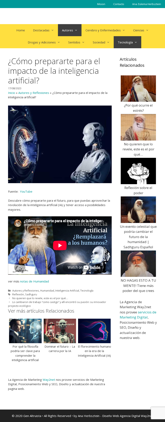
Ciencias (138, 30)
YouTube (25, 191)
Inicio (11, 93)
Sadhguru (31, 294)
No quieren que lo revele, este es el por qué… (40, 298)
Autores (67, 30)
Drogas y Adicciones (42, 42)
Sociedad (99, 42)
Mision (101, 4)
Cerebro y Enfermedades (103, 30)
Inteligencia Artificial (67, 290)
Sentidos (74, 42)
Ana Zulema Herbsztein (146, 4)
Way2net (49, 380)
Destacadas (41, 30)
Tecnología (125, 42)
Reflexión (18, 294)
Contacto (118, 4)
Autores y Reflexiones (33, 93)
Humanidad (47, 290)
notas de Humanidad (34, 281)
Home (20, 30)
